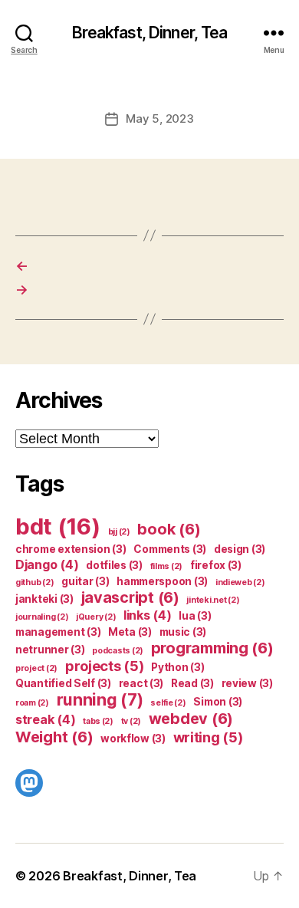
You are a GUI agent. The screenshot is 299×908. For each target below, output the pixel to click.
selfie (168, 703)
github (34, 582)
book (168, 529)
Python (177, 667)
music (183, 632)
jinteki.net (212, 600)
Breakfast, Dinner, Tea (150, 33)
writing (208, 737)
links (147, 615)
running (100, 699)
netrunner (50, 649)
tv (131, 721)
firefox (216, 565)
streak (45, 719)
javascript (130, 597)
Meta (130, 632)
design (239, 549)
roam (32, 703)
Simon (217, 702)
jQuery (96, 617)
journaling (41, 617)
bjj (119, 532)
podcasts (117, 651)
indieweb (240, 582)
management (57, 632)
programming (212, 648)
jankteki (44, 599)
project (36, 668)
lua (195, 616)
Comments (169, 549)
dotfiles (114, 565)
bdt (57, 526)
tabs (98, 721)
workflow (133, 738)
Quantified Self (63, 683)
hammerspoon (162, 581)
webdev (191, 718)
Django (46, 564)
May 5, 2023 (159, 118)
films (166, 566)
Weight (54, 737)
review (247, 683)
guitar (85, 581)
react (141, 683)
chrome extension (71, 549)
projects (104, 665)
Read (192, 683)
